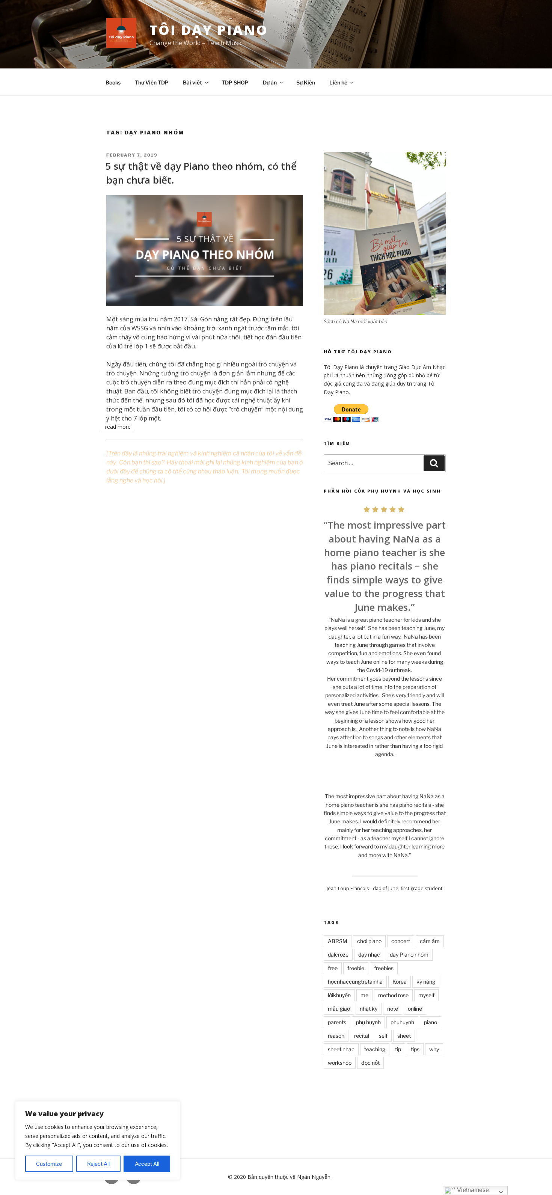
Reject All (98, 1163)
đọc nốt (370, 1062)
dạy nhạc (369, 954)
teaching (374, 1049)
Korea (399, 981)
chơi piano (369, 941)
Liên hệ (338, 82)
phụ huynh (368, 1022)
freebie (355, 968)
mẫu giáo (339, 1008)
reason (336, 1035)
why (434, 1049)
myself (426, 995)
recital (361, 1035)
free (333, 968)
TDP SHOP (235, 82)
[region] (97, 1140)
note (392, 1008)
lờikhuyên (339, 995)
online (415, 1008)
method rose (393, 995)
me (364, 995)
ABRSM (337, 941)
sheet (404, 1035)
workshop (339, 1062)
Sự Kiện (305, 82)
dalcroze (338, 954)
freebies (384, 968)
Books (113, 82)
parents (337, 1022)
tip (398, 1049)
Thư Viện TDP (152, 82)
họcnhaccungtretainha (355, 981)
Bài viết (192, 82)
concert (400, 941)
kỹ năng (425, 981)
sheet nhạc (341, 1049)
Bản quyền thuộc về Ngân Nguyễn (288, 1176)
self (383, 1035)
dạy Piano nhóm (409, 954)
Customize (49, 1163)
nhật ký (368, 1008)
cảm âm (430, 941)
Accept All (147, 1163)
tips (415, 1049)
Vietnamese (472, 1190)
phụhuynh (402, 1022)
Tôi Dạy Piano (208, 30)
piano (430, 1022)
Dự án (270, 82)
